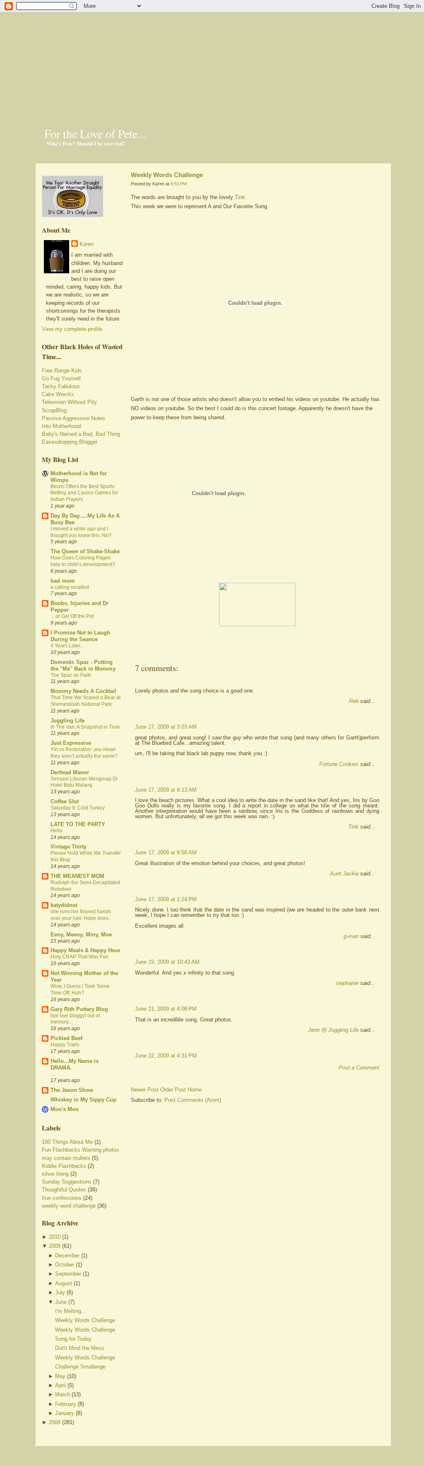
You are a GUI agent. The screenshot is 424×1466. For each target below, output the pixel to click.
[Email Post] (131, 654)
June (61, 1302)
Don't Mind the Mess (79, 1348)
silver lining (55, 1174)
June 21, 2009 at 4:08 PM (166, 1009)
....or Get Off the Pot (72, 616)
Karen (87, 244)
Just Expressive (71, 743)
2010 (54, 1237)
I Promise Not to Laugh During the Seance (80, 636)
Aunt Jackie (344, 873)
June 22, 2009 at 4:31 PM (166, 1056)
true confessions (62, 1198)
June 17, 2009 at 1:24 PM (166, 899)
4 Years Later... (67, 646)
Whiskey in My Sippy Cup (83, 1099)
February (65, 1404)
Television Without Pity (69, 402)
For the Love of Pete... (95, 133)
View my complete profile (72, 329)
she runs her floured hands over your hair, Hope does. (81, 915)
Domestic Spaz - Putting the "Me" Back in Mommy (83, 665)
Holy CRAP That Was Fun (79, 957)
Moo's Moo (65, 1109)
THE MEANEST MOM (77, 876)
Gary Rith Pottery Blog (79, 1009)
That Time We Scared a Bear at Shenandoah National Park (85, 701)
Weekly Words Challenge (85, 1320)
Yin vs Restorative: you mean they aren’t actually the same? (84, 752)
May (60, 1376)
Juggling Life (67, 720)
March (62, 1394)
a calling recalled (70, 587)
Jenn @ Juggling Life (333, 1030)
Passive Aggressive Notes (73, 418)
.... (53, 1074)
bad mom (63, 581)
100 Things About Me (67, 1142)
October (64, 1265)
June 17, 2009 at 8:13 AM (166, 790)
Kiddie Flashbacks (64, 1166)
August (63, 1283)
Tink (240, 197)
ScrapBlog (54, 410)
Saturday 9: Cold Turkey (78, 808)
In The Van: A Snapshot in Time (85, 727)
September (68, 1274)
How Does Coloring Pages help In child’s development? (83, 561)
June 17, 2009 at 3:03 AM (166, 727)
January (64, 1413)
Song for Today (73, 1339)
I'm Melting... (70, 1311)
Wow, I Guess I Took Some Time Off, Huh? (80, 989)
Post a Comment (359, 1068)
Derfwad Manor (70, 772)
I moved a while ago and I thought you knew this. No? (81, 532)
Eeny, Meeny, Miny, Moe (81, 934)
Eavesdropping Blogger (69, 442)
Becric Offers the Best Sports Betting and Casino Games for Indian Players (84, 493)
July (60, 1292)
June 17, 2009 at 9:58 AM (166, 852)
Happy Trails (65, 1045)
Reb (354, 701)
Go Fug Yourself (61, 378)
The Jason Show (72, 1090)
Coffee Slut (65, 801)
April (60, 1385)
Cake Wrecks (58, 394)
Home (195, 1090)
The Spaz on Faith (71, 675)
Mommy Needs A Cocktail (83, 691)
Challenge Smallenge (80, 1367)
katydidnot (64, 905)
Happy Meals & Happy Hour (85, 950)
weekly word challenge (69, 1206)
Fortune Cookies (339, 764)
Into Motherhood (61, 426)
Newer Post (145, 1090)
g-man (351, 936)
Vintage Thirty (69, 847)
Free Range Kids (62, 370)
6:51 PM (179, 183)
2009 (54, 1246)
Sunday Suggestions (67, 1182)
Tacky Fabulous (61, 386)
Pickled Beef (66, 1038)
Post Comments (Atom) (192, 1100)
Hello (57, 831)
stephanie (347, 983)
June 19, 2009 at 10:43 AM (167, 962)
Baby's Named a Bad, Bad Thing (81, 434)
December (67, 1255)
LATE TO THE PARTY (78, 824)
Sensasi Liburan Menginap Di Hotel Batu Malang (84, 782)
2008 (54, 1422)
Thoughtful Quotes (64, 1189)
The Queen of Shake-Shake (85, 551)
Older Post (173, 1090)
